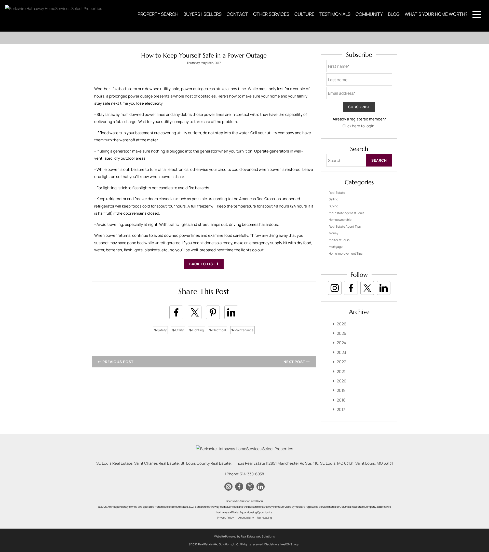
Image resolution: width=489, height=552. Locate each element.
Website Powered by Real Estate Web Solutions (244, 536)
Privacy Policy (225, 517)
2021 (341, 371)
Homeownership (340, 219)
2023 (341, 352)
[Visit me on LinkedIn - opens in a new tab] (383, 288)
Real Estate (337, 192)
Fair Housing (264, 517)
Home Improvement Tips (345, 253)
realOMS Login (290, 544)
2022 (341, 362)
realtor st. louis (339, 240)
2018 (341, 400)
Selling (333, 199)
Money (333, 233)
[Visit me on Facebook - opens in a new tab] (351, 288)
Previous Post (117, 361)
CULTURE (304, 14)
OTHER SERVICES (271, 14)
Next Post (294, 361)
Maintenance (243, 330)
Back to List (202, 263)
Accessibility (246, 517)
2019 (341, 390)
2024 (341, 343)
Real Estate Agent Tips (345, 226)
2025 (341, 333)
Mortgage (336, 246)
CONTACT (237, 14)
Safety (162, 330)
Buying (333, 206)
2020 (341, 381)
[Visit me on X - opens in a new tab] (367, 288)
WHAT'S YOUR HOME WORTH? (436, 14)
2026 (341, 324)
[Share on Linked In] (231, 312)
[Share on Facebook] (176, 312)
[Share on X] (194, 312)
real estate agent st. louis (346, 213)
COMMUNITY (369, 14)
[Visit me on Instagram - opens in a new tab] (335, 288)
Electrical (219, 330)
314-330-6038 (252, 474)
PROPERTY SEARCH (158, 14)
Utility (179, 330)
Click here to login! (359, 126)
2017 (341, 409)
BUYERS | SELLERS (202, 14)
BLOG (394, 14)
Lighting (198, 330)
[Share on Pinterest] (213, 312)
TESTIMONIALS (334, 14)
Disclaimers (271, 544)
